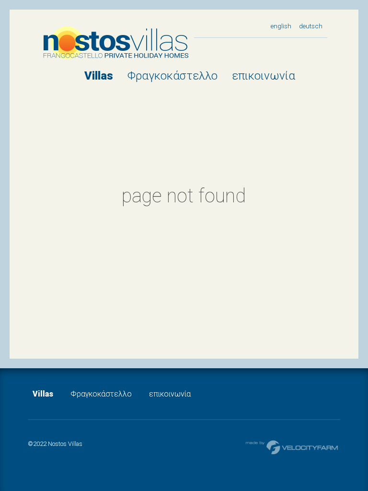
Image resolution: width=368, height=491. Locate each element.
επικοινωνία (263, 75)
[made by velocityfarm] (292, 446)
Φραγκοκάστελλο (172, 75)
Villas (98, 75)
